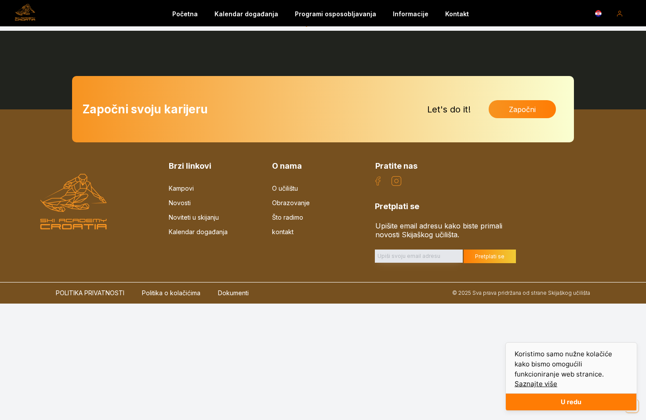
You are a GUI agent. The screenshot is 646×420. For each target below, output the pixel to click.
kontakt (283, 231)
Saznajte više (536, 384)
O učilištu (285, 188)
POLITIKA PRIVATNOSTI (90, 293)
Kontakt (457, 14)
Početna (185, 14)
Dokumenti (233, 293)
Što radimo (287, 217)
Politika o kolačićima (171, 293)
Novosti (180, 202)
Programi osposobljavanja (335, 14)
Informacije (410, 14)
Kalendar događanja (246, 14)
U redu (571, 402)
